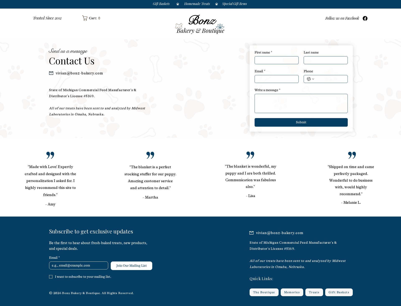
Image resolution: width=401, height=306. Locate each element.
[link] (88, 17)
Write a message (267, 90)
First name (263, 52)
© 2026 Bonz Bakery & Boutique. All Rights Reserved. (91, 293)
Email (260, 71)
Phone (308, 71)
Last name (311, 52)
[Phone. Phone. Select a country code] (310, 79)
